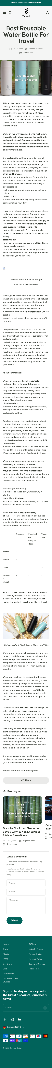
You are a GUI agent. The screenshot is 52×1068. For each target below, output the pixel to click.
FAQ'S (5, 959)
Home (6, 944)
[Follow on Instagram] (12, 1019)
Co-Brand (7, 964)
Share (28, 780)
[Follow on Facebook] (5, 1019)
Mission (6, 954)
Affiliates (33, 944)
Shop (5, 949)
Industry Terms (36, 949)
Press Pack (34, 969)
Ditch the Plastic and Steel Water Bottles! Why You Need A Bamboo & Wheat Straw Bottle (21, 832)
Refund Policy (35, 959)
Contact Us (8, 974)
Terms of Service (37, 872)
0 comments (28, 52)
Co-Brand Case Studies (10, 980)
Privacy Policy (20, 872)
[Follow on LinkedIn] (20, 1019)
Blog (5, 969)
